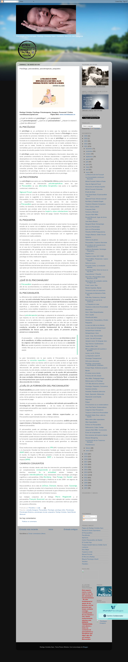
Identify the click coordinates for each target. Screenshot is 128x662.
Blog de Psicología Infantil (90, 559)
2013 (86, 472)
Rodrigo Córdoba (61, 512)
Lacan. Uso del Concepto (93, 338)
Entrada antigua (71, 529)
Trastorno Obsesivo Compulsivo (95, 204)
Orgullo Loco (89, 253)
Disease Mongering (91, 438)
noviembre (89, 151)
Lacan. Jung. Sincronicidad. (94, 336)
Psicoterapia (70, 510)
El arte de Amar (90, 192)
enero (88, 450)
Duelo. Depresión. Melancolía (94, 394)
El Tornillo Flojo (87, 542)
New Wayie (85, 549)
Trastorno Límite (87, 552)
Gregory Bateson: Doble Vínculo (95, 234)
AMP (22, 452)
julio (87, 162)
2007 (86, 488)
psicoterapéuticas (56, 183)
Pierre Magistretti (63, 497)
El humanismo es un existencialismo (96, 404)
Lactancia (85, 547)
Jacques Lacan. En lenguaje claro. (96, 341)
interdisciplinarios (37, 475)
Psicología (51, 510)
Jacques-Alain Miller (91, 214)
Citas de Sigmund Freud (93, 184)
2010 (86, 480)
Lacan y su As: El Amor (92, 353)
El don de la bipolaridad (92, 432)
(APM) (27, 459)
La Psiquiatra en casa (92, 304)
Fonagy (60, 477)
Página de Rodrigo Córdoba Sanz (92, 528)
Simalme (85, 561)
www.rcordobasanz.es (67, 114)
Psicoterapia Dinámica (27, 512)
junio (87, 164)
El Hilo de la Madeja (88, 556)
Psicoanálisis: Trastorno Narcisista (96, 242)
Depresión (88, 399)
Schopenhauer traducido (93, 330)
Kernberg (47, 477)
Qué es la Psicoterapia (92, 226)
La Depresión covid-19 (92, 356)
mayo (88, 167)
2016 (86, 464)
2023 (86, 141)
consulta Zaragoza (32, 510)
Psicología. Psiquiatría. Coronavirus (96, 386)
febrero (88, 448)
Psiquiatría (88, 322)
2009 (86, 483)
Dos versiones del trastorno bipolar (96, 435)
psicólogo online (60, 510)
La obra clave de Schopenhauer (95, 328)
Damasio (52, 486)
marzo (88, 172)
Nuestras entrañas (91, 389)
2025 (86, 136)
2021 (86, 146)
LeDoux (45, 486)
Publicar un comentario (29, 521)
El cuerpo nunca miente (92, 373)
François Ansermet (37, 499)
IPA (51, 447)
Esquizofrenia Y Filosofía (93, 274)
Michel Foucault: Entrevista (93, 189)
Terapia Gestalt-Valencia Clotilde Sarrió (94, 545)
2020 (86, 454)
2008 (86, 485)
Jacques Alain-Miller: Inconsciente (96, 430)
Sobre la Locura (90, 263)
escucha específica (38, 360)
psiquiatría (51, 512)
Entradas (87, 516)
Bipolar (87, 370)
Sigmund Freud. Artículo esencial (95, 199)
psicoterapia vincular (40, 512)
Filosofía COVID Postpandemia (95, 232)
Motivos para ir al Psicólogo (94, 381)
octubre (88, 154)
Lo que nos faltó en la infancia (94, 325)
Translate (97, 128)
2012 (86, 475)
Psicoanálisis (27, 186)
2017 (86, 462)
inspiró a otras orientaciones (56, 211)
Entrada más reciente (29, 529)
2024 (86, 138)
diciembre (89, 148)
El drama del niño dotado (93, 376)
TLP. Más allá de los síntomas (94, 383)
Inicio (51, 529)
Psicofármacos (90, 444)
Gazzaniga (73, 486)
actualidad (52, 472)
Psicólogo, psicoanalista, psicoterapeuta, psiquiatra (94, 364)
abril (87, 169)
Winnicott (22, 514)
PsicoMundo (86, 535)
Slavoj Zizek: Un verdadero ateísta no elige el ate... (96, 281)
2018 (86, 459)
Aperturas (85, 537)
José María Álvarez (91, 221)
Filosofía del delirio (91, 317)
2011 (86, 477)
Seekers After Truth (91, 346)
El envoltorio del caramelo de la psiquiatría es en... (95, 245)
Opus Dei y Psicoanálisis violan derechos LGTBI (95, 277)
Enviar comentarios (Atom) (36, 533)
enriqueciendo (42, 470)
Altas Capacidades (91, 422)
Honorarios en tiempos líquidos (95, 186)
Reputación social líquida (93, 397)
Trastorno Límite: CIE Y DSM (94, 256)
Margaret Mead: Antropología (94, 224)
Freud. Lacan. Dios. (91, 285)
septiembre (89, 156)
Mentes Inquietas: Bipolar (93, 288)
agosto (88, 159)
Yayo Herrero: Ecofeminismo (94, 343)
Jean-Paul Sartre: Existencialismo (96, 407)
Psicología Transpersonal (93, 358)
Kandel (69, 477)
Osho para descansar (92, 361)
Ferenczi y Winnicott (91, 212)
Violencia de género (91, 240)
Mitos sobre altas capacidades (95, 419)
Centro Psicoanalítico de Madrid (92, 540)
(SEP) (49, 457)
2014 (86, 469)
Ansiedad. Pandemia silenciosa (95, 391)
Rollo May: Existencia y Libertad (95, 297)
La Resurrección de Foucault (94, 174)
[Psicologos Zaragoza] (104, 596)
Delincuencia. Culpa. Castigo (94, 427)
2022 (86, 144)
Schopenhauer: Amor (92, 333)
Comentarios (88, 519)
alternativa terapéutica (48, 186)
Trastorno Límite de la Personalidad (96, 307)
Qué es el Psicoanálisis (92, 229)
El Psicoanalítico (87, 533)
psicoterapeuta (31, 315)
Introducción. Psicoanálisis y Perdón (96, 320)
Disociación (89, 309)
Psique (87, 402)
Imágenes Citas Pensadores (94, 410)
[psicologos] (90, 579)
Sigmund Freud (26, 192)
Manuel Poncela (87, 554)
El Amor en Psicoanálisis (93, 424)
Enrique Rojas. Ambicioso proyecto (96, 368)
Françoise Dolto (90, 209)
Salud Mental (71, 512)
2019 (86, 456)
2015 (86, 467)
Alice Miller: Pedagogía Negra (94, 378)
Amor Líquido (89, 315)
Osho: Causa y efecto (92, 206)
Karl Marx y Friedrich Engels (94, 201)
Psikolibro (85, 564)
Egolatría (88, 237)
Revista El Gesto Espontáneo (91, 530)
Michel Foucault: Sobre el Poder (95, 181)
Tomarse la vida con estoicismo (95, 290)
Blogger (85, 647)
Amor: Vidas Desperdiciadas (94, 312)
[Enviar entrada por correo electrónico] (44, 508)
